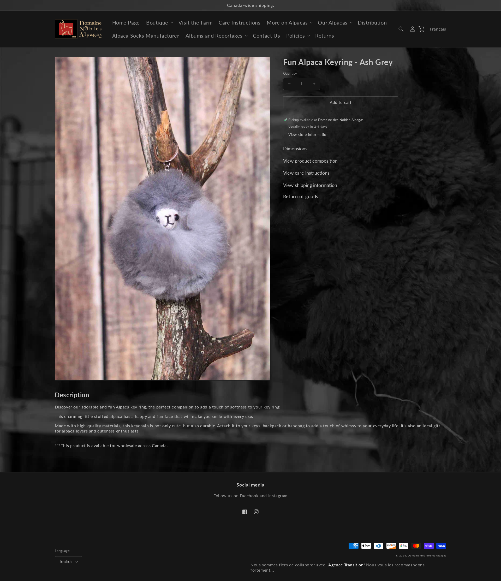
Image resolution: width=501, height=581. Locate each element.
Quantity (290, 73)
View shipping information (310, 185)
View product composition (310, 161)
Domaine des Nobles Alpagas (427, 555)
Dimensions (295, 148)
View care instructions (306, 173)
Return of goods (300, 196)
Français (438, 28)
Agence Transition (345, 564)
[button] (159, 22)
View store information (308, 134)
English (66, 561)
